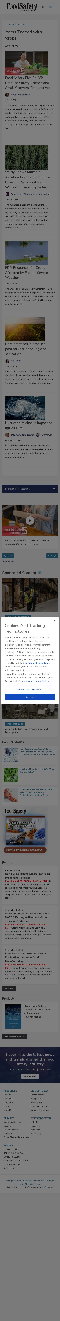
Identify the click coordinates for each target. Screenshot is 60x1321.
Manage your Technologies (30, 689)
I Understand (30, 697)
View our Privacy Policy (35, 681)
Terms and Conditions (37, 663)
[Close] (54, 620)
